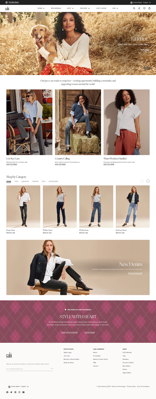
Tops (124, 356)
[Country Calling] (78, 122)
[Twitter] (11, 392)
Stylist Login (68, 352)
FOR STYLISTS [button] (68, 349)
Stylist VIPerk (127, 373)
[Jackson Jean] (133, 206)
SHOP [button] (125, 349)
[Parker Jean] (60, 206)
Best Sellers (127, 366)
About (95, 352)
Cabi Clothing (102, 386)
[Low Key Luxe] (29, 122)
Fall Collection (127, 352)
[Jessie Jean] (23, 206)
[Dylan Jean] (96, 206)
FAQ (94, 363)
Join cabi (67, 356)
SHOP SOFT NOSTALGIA (15, 50)
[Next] (148, 181)
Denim (125, 369)
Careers (95, 366)
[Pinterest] (15, 392)
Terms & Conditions (143, 386)
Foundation (97, 356)
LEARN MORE (90, 332)
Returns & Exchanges (119, 386)
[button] (41, 8)
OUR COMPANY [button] (98, 349)
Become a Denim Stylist (71, 359)
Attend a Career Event (100, 359)
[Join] (51, 368)
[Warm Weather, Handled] (127, 122)
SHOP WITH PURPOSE (69, 332)
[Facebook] (7, 392)
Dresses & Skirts (128, 363)
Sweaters (126, 359)
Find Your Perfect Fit (135, 273)
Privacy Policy (131, 386)
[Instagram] (19, 392)
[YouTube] (23, 392)
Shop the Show (69, 363)
